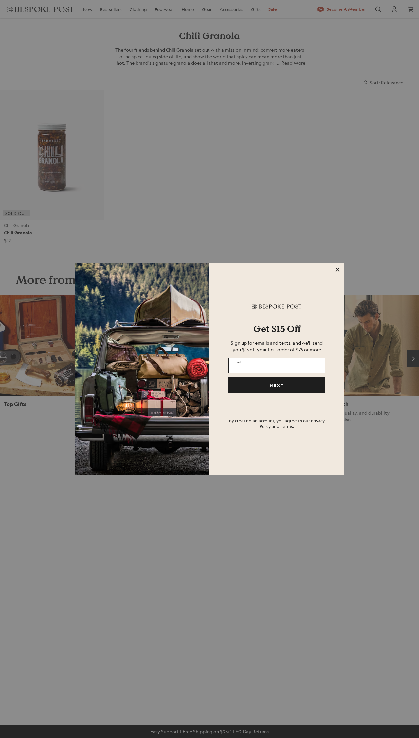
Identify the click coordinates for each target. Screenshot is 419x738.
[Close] (337, 269)
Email (237, 362)
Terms (287, 426)
